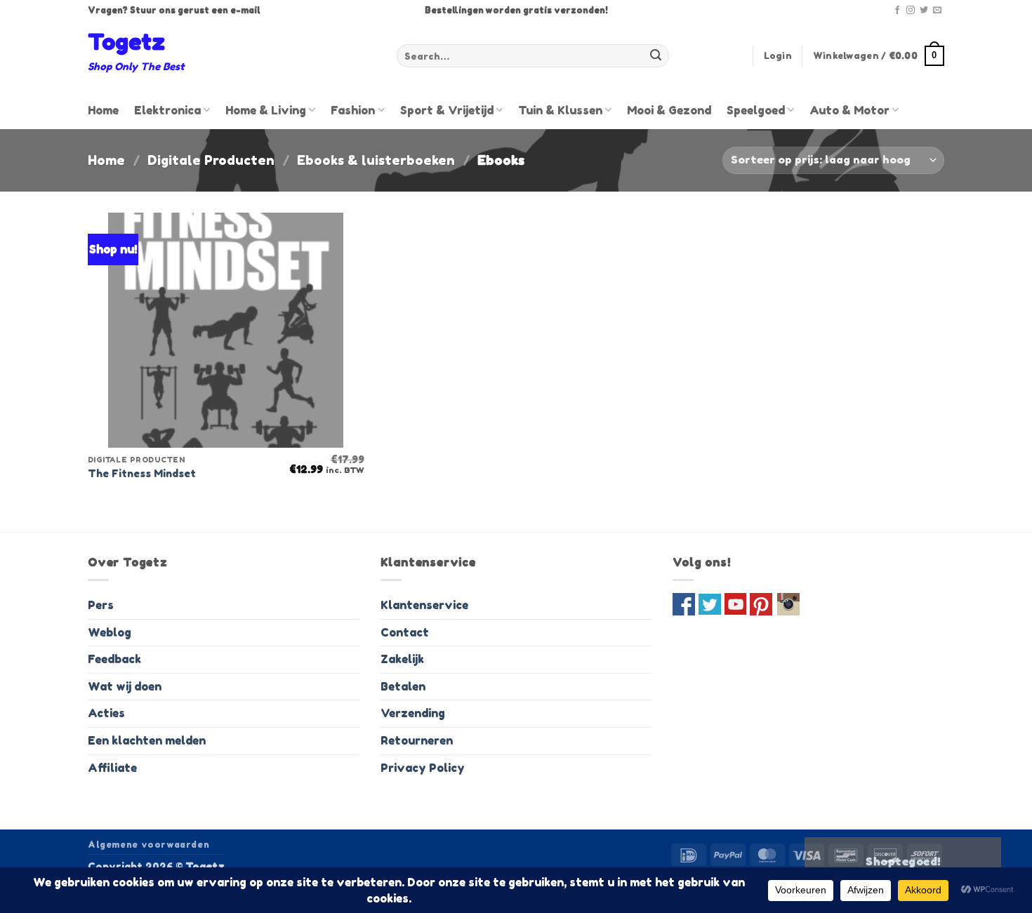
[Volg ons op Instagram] (910, 10)
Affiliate (112, 768)
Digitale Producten (210, 160)
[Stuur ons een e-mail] (937, 10)
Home (103, 110)
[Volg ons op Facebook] (897, 10)
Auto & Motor (849, 110)
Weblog (109, 632)
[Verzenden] (656, 56)
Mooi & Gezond (669, 110)
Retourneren (417, 740)
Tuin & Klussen (560, 110)
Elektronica (167, 110)
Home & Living (265, 110)
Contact (405, 632)
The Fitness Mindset (142, 473)
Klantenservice (424, 605)
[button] (778, 56)
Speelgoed (756, 110)
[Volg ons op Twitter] (924, 10)
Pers (101, 605)
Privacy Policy (423, 768)
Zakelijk (402, 659)
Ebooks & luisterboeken (376, 160)
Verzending (413, 713)
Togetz (126, 42)
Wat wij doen (124, 686)
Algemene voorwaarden (148, 844)
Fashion (353, 110)
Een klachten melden (147, 740)
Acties (106, 713)
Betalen (403, 686)
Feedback (114, 659)
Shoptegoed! (903, 861)
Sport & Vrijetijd (447, 110)
